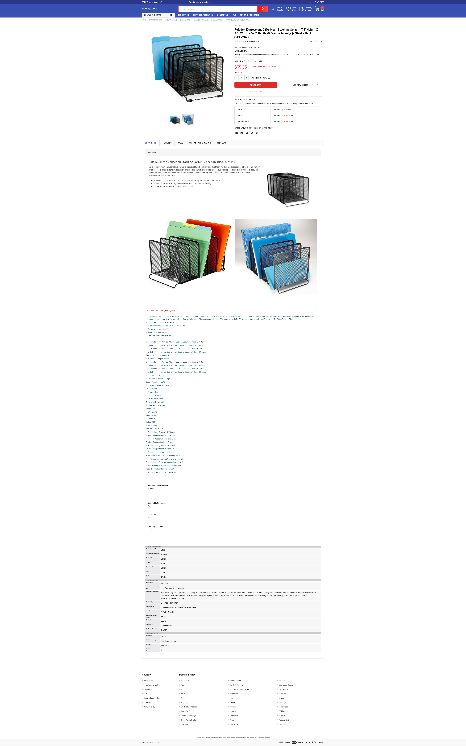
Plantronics (283, 689)
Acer (182, 685)
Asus (183, 693)
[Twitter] (252, 133)
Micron (232, 720)
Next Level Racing (286, 685)
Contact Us (222, 15)
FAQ (234, 15)
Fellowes (184, 724)
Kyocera (233, 707)
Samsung (282, 693)
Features (167, 143)
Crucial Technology (188, 715)
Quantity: (239, 72)
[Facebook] (236, 133)
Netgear (282, 680)
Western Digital (285, 720)
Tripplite (282, 715)
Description (151, 143)
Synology (282, 702)
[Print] (247, 133)
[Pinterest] (257, 133)
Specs (180, 143)
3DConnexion (186, 680)
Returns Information (250, 15)
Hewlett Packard (236, 685)
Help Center (183, 15)
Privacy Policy (149, 707)
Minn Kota (234, 724)
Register (280, 10)
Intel (231, 698)
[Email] (242, 133)
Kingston (233, 702)
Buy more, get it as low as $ (263, 66)
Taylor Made (283, 707)
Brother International (189, 707)
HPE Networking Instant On (241, 689)
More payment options (256, 91)
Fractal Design (235, 680)
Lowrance (234, 715)
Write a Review (316, 41)
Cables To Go (186, 711)
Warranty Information (200, 143)
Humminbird (234, 693)
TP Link (282, 711)
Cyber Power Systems (189, 720)
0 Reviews (221, 143)
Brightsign (185, 702)
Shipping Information (203, 15)
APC (182, 689)
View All (282, 724)
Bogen (183, 698)
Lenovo (233, 711)
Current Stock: (260, 78)
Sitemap (146, 702)
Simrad (281, 698)
